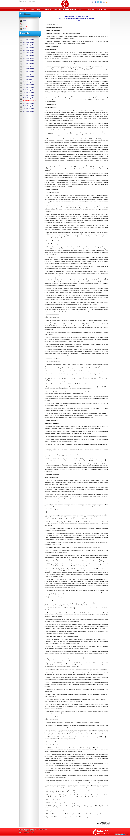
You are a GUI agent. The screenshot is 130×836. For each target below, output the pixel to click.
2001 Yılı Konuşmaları (28, 106)
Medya (81, 9)
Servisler (90, 9)
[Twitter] (98, 2)
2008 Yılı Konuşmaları (28, 87)
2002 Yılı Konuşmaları (28, 103)
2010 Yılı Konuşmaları (28, 82)
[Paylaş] (101, 2)
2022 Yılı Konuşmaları (28, 50)
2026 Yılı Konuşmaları (28, 39)
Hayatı (24, 20)
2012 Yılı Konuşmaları (28, 76)
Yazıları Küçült (118, 834)
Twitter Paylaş (122, 834)
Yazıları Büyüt (116, 834)
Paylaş (126, 834)
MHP (65, 9)
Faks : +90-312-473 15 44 (26, 832)
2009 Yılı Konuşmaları (28, 84)
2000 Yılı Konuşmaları (28, 108)
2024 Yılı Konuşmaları (28, 45)
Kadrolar (47, 9)
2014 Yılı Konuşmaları (28, 71)
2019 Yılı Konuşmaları (28, 58)
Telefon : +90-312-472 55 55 (26, 830)
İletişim (101, 9)
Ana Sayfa (20, 1)
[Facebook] (95, 2)
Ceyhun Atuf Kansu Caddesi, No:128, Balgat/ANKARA (33, 829)
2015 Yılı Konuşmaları (28, 68)
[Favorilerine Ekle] (107, 2)
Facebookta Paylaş (124, 834)
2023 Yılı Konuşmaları (28, 47)
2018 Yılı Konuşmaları (28, 60)
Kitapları (25, 28)
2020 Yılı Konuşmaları (28, 55)
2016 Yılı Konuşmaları (28, 66)
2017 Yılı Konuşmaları (28, 63)
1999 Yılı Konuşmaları (28, 111)
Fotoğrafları (25, 23)
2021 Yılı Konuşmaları (28, 52)
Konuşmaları (27, 26)
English (33, 1)
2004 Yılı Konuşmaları (28, 98)
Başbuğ (23, 9)
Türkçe (29, 1)
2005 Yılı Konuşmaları (28, 95)
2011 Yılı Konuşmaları (28, 79)
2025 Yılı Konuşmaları (28, 42)
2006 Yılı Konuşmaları (28, 92)
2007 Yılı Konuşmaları (28, 90)
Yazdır (120, 834)
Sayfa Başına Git (128, 834)
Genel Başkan (35, 9)
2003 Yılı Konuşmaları (30, 100)
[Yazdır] (104, 2)
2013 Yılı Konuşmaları (28, 74)
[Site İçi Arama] (93, 2)
